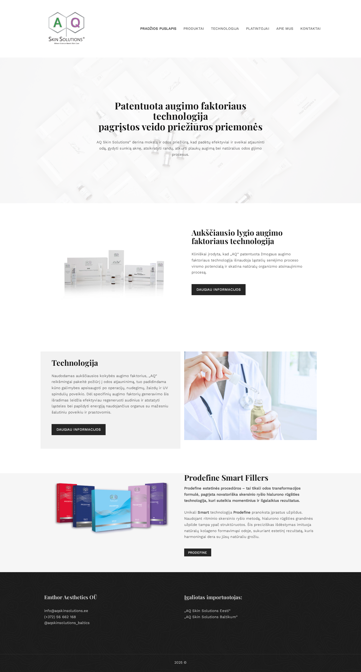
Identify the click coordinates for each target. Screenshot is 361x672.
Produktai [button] (193, 29)
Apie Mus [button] (284, 29)
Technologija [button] (225, 29)
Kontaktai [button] (310, 29)
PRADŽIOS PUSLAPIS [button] (158, 29)
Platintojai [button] (257, 29)
